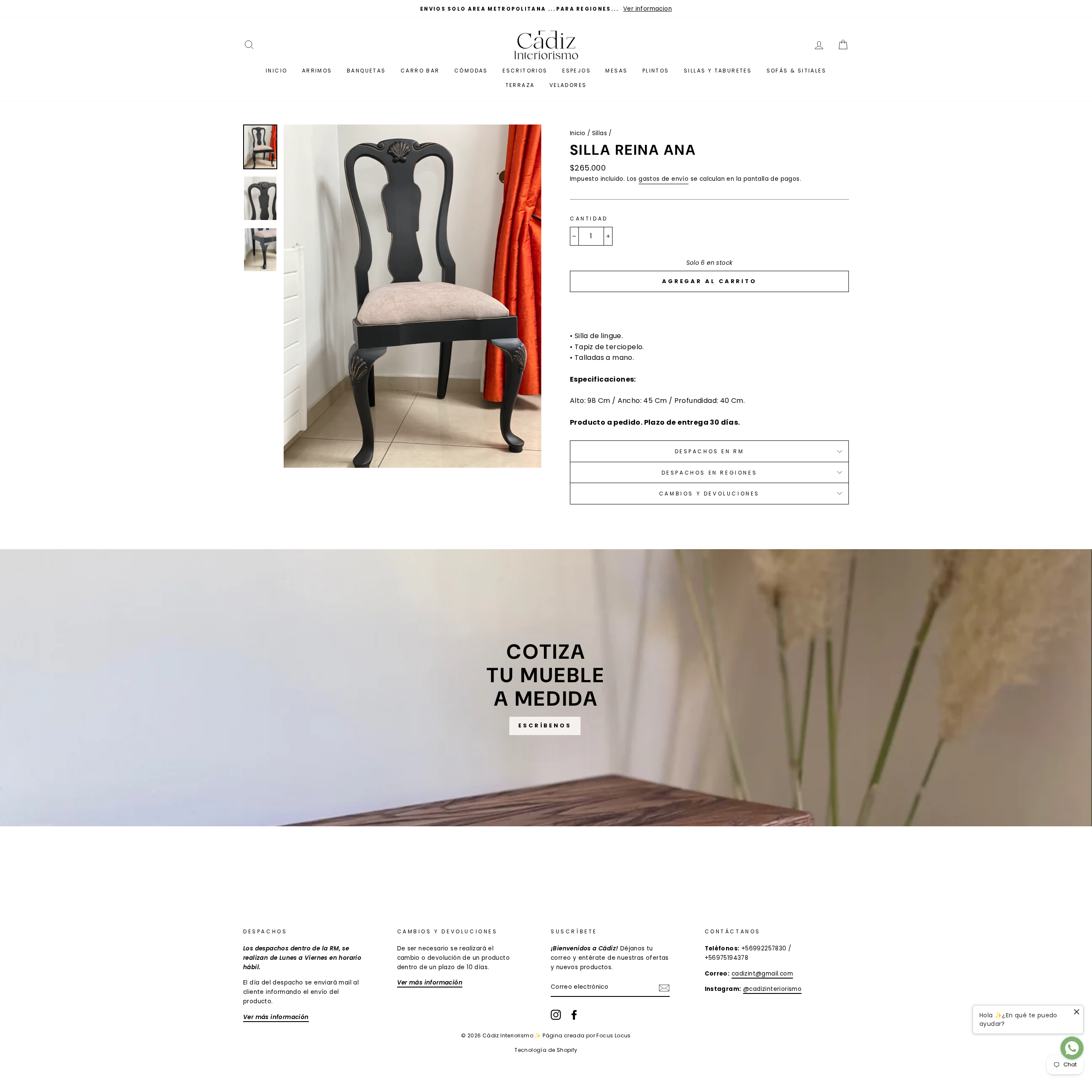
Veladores (568, 85)
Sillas (599, 133)
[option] (546, 9)
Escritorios (524, 70)
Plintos (655, 70)
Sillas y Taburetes (718, 70)
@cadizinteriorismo (772, 989)
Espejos (576, 70)
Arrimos (317, 70)
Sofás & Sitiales (796, 70)
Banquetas (366, 70)
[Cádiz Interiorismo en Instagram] (556, 1015)
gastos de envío (663, 179)
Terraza (520, 85)
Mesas (616, 70)
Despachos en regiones (710, 472)
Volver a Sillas (552, 858)
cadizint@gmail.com (762, 974)
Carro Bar (420, 70)
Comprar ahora (709, 307)
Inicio (276, 70)
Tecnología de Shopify (545, 1050)
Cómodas (471, 70)
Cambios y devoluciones (709, 493)
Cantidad (589, 218)
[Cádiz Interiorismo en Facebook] (574, 1015)
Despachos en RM (709, 451)
